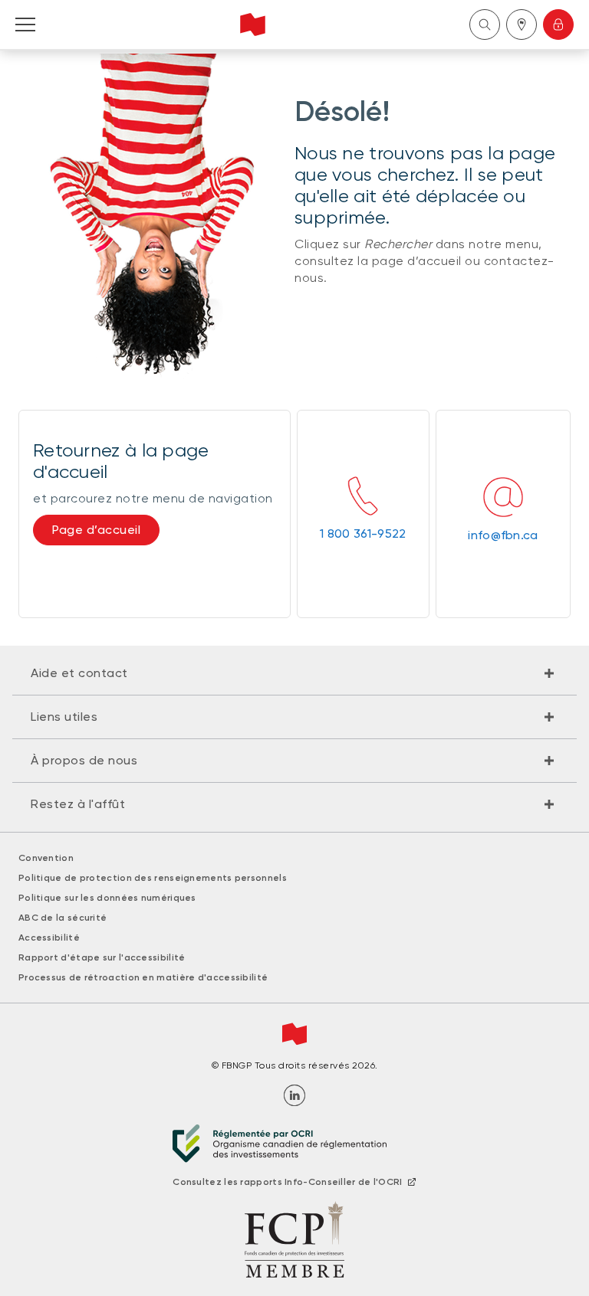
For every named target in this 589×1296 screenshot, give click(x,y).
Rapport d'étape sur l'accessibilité (102, 957)
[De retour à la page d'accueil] (252, 24)
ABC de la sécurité (62, 917)
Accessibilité (49, 937)
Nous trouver (521, 24)
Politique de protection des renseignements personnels (152, 877)
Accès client (558, 24)
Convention (46, 858)
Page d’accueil (96, 529)
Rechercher (484, 24)
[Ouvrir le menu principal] (25, 24)
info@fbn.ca (503, 535)
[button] (294, 673)
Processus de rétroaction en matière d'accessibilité (143, 977)
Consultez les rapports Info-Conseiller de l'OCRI (287, 1182)
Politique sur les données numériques (107, 897)
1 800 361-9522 (363, 533)
